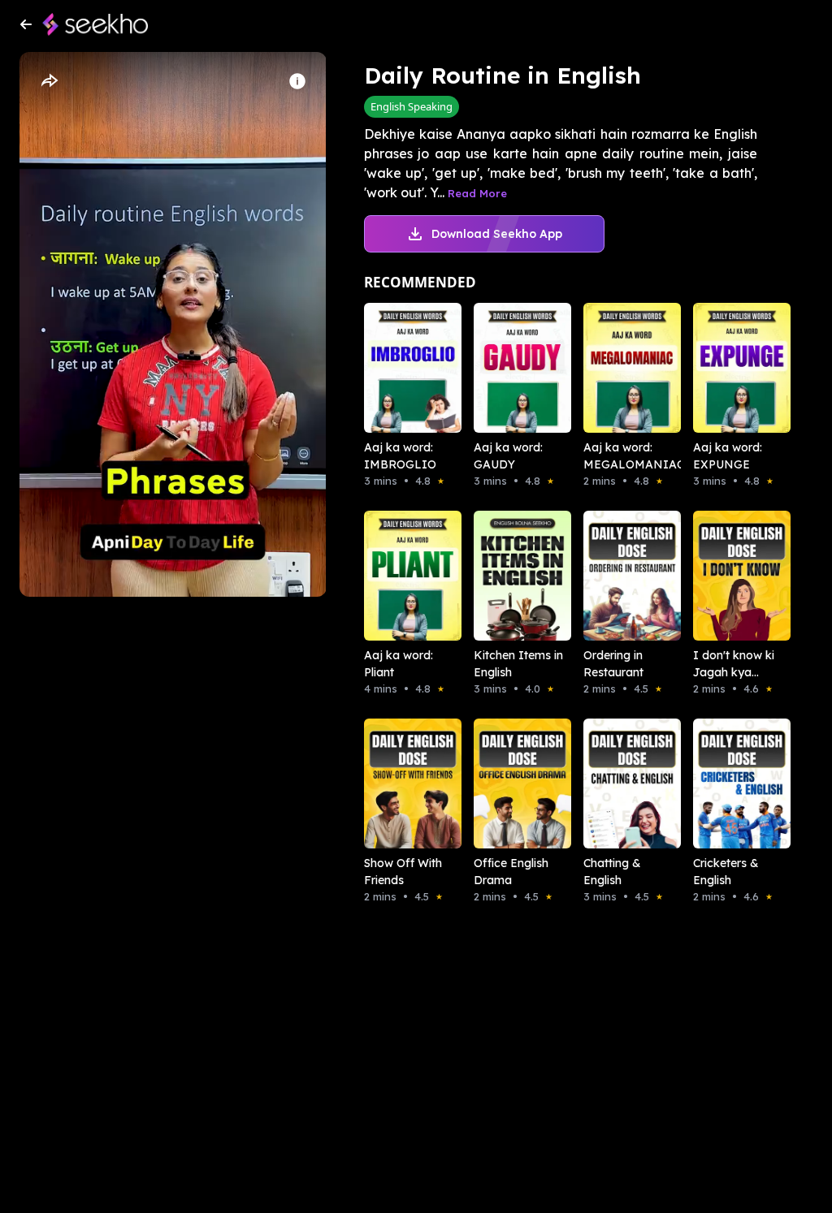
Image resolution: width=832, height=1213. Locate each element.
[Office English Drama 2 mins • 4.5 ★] (506, 783)
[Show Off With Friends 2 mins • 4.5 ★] (396, 783)
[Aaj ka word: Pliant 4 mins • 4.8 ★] (396, 576)
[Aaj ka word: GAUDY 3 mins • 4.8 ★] (506, 368)
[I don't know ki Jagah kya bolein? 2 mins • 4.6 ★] (725, 576)
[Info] (297, 81)
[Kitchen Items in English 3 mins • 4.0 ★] (506, 576)
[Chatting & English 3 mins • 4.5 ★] (615, 783)
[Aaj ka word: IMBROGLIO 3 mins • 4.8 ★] (396, 368)
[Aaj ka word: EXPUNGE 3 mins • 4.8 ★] (725, 368)
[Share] (48, 81)
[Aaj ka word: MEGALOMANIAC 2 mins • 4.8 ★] (615, 368)
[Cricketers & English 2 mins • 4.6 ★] (725, 783)
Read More (477, 193)
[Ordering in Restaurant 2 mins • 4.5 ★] (615, 576)
